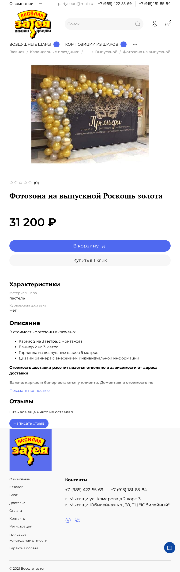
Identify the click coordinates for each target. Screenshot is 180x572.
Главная (17, 52)
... (87, 52)
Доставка (17, 503)
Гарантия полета (23, 548)
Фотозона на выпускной (146, 52)
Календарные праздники (54, 52)
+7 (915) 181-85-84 (155, 3)
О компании (21, 3)
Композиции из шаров (91, 44)
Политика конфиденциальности (28, 537)
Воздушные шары (30, 44)
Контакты (17, 518)
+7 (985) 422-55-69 (115, 3)
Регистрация (20, 526)
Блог (13, 495)
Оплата (15, 510)
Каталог (16, 487)
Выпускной (106, 52)
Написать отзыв (29, 423)
